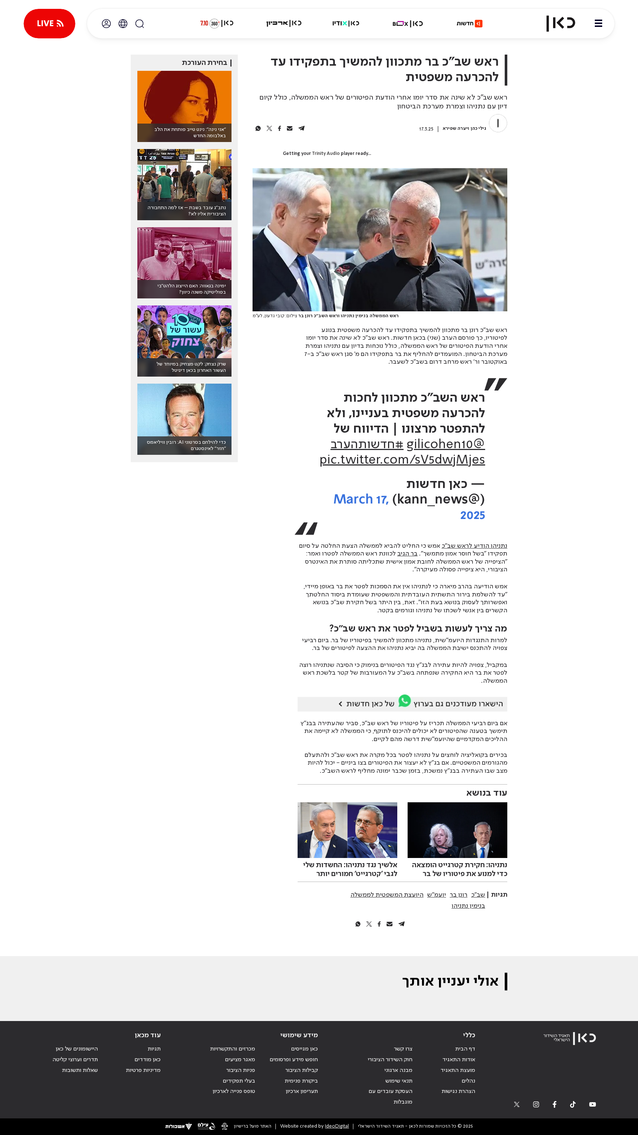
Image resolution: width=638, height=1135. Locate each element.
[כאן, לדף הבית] (554, 23)
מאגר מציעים (240, 1060)
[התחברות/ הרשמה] (106, 23)
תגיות (154, 1049)
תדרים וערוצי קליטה (75, 1060)
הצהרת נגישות (458, 1091)
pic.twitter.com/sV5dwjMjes (402, 460)
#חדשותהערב (367, 445)
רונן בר (458, 895)
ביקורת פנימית (301, 1081)
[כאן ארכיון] (284, 23)
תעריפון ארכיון (302, 1091)
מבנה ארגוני (398, 1070)
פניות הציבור (240, 1070)
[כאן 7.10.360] (216, 23)
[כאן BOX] (408, 23)
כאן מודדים (147, 1060)
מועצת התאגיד (457, 1070)
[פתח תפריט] (598, 23)
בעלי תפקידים (239, 1081)
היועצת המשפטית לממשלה (386, 895)
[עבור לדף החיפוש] (139, 23)
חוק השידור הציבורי (390, 1060)
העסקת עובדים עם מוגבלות (390, 1097)
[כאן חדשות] (469, 23)
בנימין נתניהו (468, 906)
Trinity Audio (326, 154)
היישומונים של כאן (77, 1049)
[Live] (49, 23)
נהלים (468, 1081)
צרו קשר (403, 1049)
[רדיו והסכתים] (346, 23)
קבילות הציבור (301, 1070)
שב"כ (478, 895)
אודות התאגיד (458, 1060)
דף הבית (465, 1049)
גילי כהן (478, 128)
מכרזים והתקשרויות (232, 1049)
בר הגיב (407, 553)
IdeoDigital (337, 1126)
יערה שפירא (455, 128)
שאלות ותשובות (80, 1070)
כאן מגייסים (304, 1049)
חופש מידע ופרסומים (294, 1060)
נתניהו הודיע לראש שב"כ (474, 546)
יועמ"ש (436, 895)
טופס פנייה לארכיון (234, 1091)
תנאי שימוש (398, 1081)
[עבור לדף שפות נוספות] (123, 23)
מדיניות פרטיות (143, 1070)
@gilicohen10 (446, 445)
